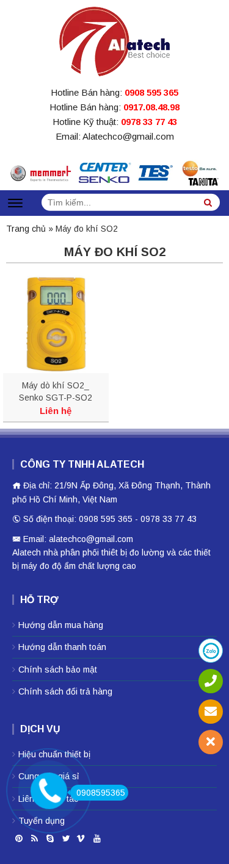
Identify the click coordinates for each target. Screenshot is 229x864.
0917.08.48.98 (151, 107)
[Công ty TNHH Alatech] (114, 39)
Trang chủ (26, 229)
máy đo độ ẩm (48, 566)
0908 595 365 (151, 92)
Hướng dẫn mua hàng (60, 625)
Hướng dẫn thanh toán (62, 647)
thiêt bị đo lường (132, 552)
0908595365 (100, 793)
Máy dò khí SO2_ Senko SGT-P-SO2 (55, 391)
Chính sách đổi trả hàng (65, 691)
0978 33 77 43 (149, 121)
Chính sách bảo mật (57, 669)
